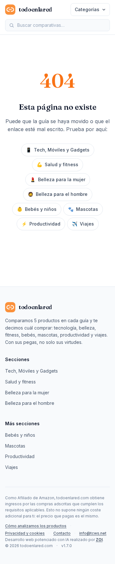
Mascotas (83, 209)
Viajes (83, 223)
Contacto (62, 533)
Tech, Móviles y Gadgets (57, 149)
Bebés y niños (37, 209)
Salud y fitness (57, 164)
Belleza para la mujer (57, 179)
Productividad (40, 223)
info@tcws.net (92, 533)
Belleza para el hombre (58, 194)
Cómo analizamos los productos (35, 525)
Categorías (87, 9)
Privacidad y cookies (25, 533)
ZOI (99, 539)
